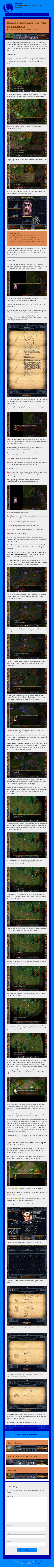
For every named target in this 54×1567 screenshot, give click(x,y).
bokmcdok (26, 1561)
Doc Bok (18, 3)
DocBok (38, 29)
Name (9, 1525)
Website (9, 1541)
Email (9, 1533)
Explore (27, 14)
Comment (10, 1496)
